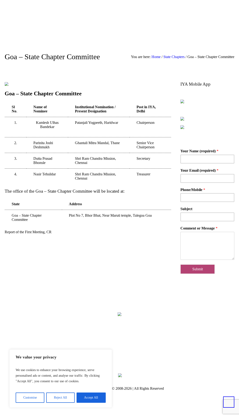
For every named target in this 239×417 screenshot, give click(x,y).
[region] (60, 378)
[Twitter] (113, 350)
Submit (197, 269)
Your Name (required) (199, 151)
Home (156, 57)
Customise (30, 397)
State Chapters (174, 57)
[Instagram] (127, 350)
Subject (186, 209)
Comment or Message (199, 228)
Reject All (60, 397)
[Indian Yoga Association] (119, 314)
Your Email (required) (199, 170)
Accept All (91, 397)
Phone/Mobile (192, 190)
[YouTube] (142, 350)
